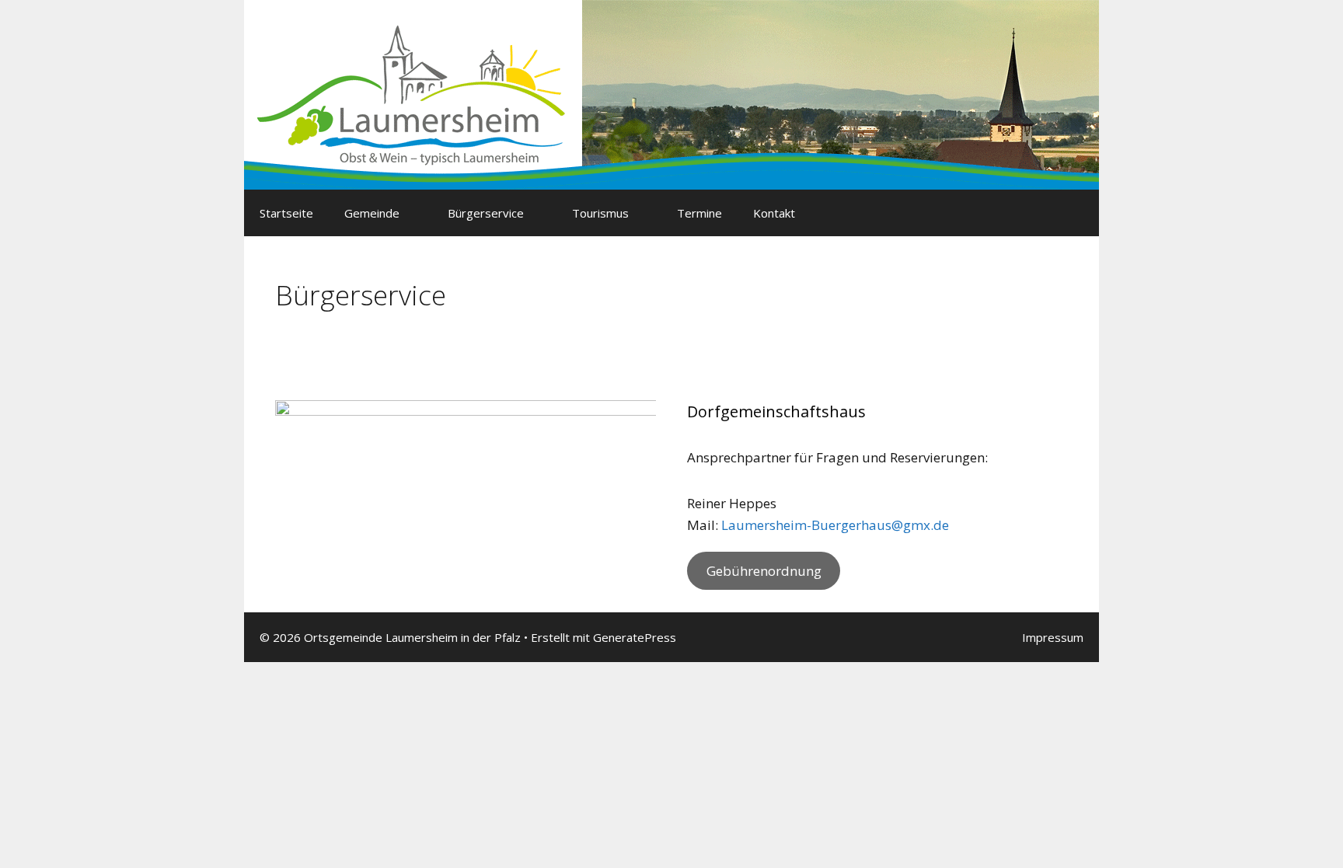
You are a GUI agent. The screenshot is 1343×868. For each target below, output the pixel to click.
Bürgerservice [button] (486, 213)
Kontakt (774, 213)
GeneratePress (634, 637)
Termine (699, 213)
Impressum (1052, 637)
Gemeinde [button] (371, 213)
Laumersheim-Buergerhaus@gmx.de (835, 525)
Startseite (286, 213)
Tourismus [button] (600, 213)
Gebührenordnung (763, 571)
